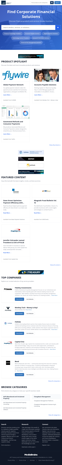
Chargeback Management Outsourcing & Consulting (45, 405)
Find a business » (6, 445)
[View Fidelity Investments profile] (8, 289)
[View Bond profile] (8, 362)
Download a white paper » (29, 447)
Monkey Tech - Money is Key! (50, 100)
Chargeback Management (42, 397)
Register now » (46, 445)
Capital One (14, 259)
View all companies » (54, 381)
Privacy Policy (11, 460)
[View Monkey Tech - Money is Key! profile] (8, 309)
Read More (54, 295)
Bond (17, 361)
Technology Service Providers (21, 38)
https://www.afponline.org (46, 460)
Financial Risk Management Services (31, 42)
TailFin (13, 139)
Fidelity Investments (23, 288)
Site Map (32, 460)
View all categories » (55, 415)
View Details (20, 299)
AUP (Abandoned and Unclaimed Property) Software (14, 408)
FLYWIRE (13, 100)
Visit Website (30, 299)
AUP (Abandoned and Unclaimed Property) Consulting (14, 403)
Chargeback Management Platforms (43, 400)
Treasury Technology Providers (12, 33)
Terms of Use (22, 460)
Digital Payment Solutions (51, 33)
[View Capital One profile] (8, 343)
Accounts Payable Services (32, 33)
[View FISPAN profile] (8, 323)
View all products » (55, 145)
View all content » (55, 265)
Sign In (57, 2)
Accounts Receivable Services (41, 38)
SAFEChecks (45, 219)
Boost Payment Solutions (18, 219)
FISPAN (18, 322)
